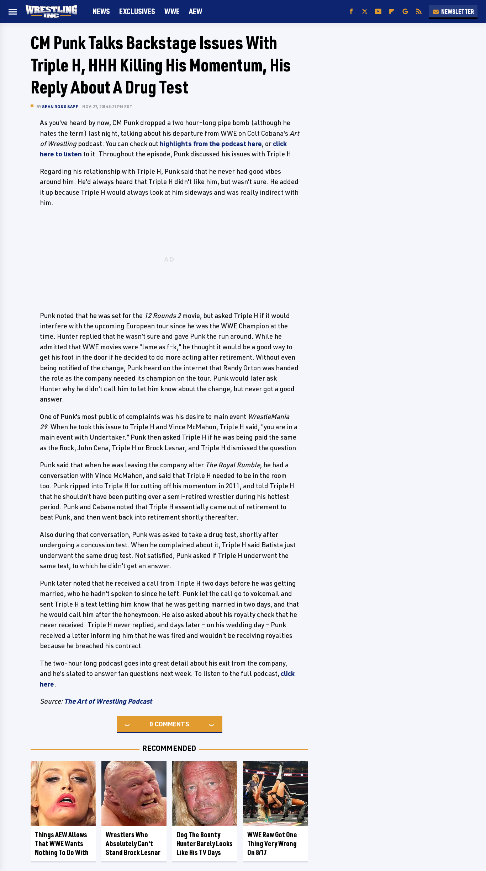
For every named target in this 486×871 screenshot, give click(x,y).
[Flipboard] (392, 12)
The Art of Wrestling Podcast (108, 701)
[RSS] (419, 12)
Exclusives (137, 11)
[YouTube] (378, 12)
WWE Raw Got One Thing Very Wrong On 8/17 (272, 843)
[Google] (405, 12)
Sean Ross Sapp (60, 106)
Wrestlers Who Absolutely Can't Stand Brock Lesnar (133, 843)
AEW (195, 11)
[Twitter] (364, 12)
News (101, 11)
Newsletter (457, 11)
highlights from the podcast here (211, 143)
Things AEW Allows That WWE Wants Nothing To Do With (62, 843)
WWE (172, 11)
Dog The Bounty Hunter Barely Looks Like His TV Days (204, 843)
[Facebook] (351, 12)
